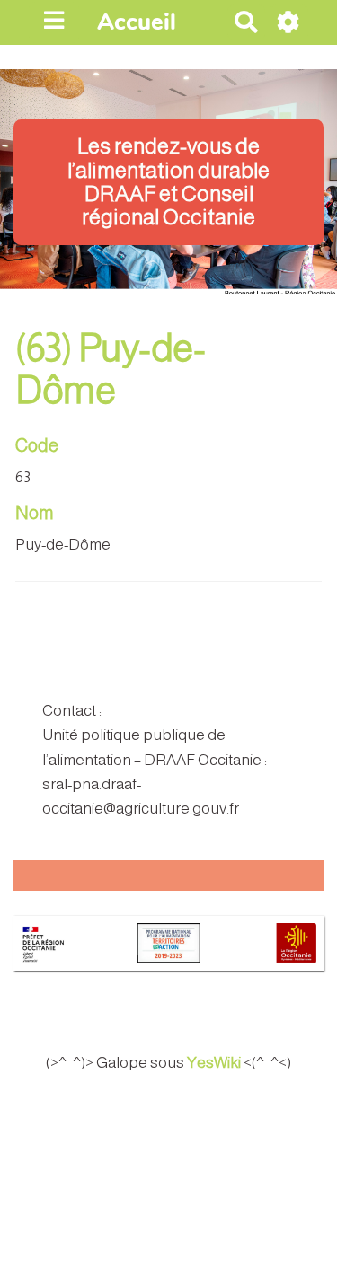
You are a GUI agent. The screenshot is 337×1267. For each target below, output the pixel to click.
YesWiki (214, 1062)
